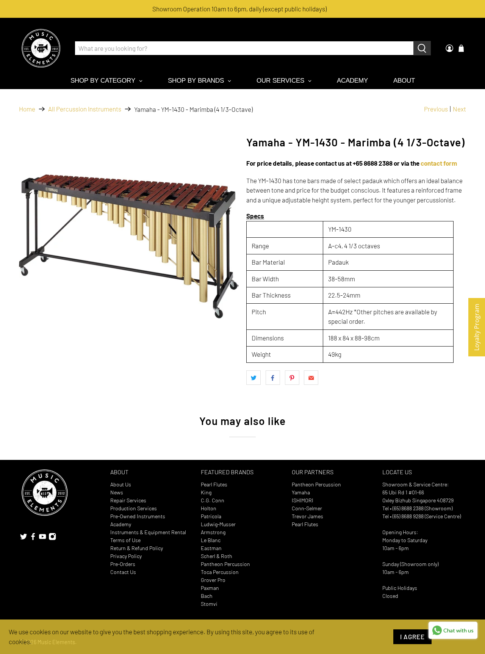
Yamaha (301, 492)
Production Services (133, 508)
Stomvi (209, 604)
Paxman (210, 588)
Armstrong (213, 532)
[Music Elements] (41, 48)
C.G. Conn (212, 500)
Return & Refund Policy (136, 548)
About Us (120, 484)
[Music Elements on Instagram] (52, 538)
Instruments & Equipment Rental (148, 532)
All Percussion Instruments (84, 109)
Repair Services (128, 500)
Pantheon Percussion (225, 564)
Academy (120, 524)
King (206, 492)
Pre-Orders (122, 564)
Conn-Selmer (307, 508)
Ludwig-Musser (218, 524)
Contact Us (123, 572)
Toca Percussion (220, 572)
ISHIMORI (302, 500)
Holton (208, 508)
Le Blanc (211, 540)
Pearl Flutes (214, 484)
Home (27, 109)
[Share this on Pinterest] (292, 377)
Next (459, 109)
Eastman (211, 548)
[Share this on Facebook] (273, 377)
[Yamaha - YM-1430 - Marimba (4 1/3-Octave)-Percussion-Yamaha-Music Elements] (129, 246)
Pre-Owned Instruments (137, 516)
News (116, 492)
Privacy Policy (126, 556)
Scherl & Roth (216, 556)
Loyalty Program (476, 327)
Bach (207, 596)
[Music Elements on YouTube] (42, 538)
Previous (436, 109)
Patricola (211, 516)
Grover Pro (213, 580)
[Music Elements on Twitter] (23, 538)
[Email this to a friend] (311, 377)
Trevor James (307, 516)
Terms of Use (125, 540)
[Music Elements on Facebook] (33, 538)
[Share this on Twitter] (253, 377)
